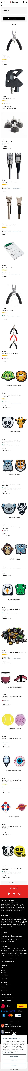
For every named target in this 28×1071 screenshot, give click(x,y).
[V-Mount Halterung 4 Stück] (14, 81)
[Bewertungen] (4, 59)
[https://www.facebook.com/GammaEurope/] (8, 893)
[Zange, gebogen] (14, 40)
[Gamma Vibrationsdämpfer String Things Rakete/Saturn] (14, 809)
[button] (23, 2)
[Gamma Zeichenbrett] (14, 251)
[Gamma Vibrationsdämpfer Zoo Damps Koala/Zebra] (14, 510)
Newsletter (3, 987)
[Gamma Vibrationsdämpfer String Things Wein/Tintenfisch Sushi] (14, 679)
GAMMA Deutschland (6, 994)
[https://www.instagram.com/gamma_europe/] (19, 893)
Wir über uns (4, 982)
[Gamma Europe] (14, 2)
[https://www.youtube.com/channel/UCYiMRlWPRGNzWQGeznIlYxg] (14, 893)
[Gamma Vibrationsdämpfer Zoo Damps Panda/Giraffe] (14, 424)
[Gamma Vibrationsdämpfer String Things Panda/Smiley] (14, 851)
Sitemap (3, 970)
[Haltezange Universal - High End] (14, 208)
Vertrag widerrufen (14, 958)
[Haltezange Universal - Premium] (14, 165)
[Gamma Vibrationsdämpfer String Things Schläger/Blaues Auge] (14, 763)
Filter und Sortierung (15, 19)
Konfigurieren (14, 1061)
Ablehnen (14, 1065)
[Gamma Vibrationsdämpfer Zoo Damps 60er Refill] (14, 635)
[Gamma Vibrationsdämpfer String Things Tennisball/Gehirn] (14, 721)
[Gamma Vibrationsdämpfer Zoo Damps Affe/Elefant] (14, 552)
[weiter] (18, 883)
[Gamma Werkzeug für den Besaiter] (14, 336)
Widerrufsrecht (4, 974)
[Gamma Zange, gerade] (14, 293)
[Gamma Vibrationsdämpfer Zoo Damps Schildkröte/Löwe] (14, 378)
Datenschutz (4, 965)
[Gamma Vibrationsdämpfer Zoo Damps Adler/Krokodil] (14, 592)
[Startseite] (1, 5)
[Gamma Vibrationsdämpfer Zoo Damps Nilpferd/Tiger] (14, 467)
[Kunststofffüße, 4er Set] (14, 125)
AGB (2, 967)
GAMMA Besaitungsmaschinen (8, 997)
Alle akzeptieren (14, 1056)
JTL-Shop (16, 1069)
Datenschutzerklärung (7, 1052)
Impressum (3, 972)
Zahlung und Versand (6, 984)
